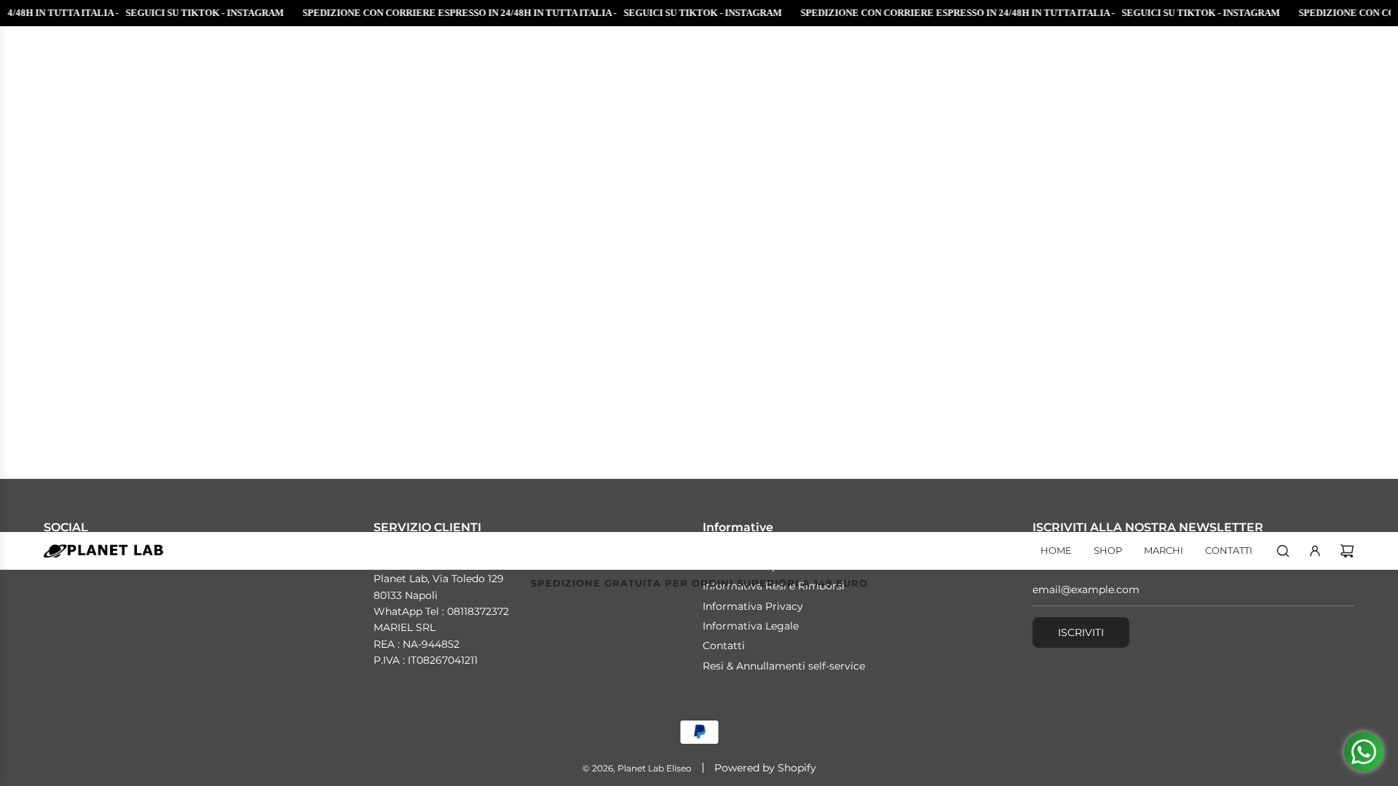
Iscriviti (1081, 632)
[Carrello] (1347, 551)
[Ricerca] (1283, 551)
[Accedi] (1315, 551)
